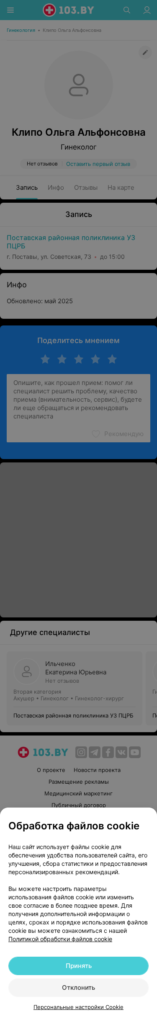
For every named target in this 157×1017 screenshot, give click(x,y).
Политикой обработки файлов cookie (60, 938)
